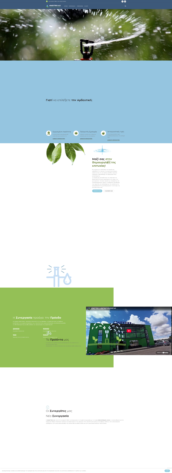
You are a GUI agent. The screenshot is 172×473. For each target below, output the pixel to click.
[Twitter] (125, 1)
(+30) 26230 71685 (52, 1)
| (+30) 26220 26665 (61, 1)
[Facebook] (122, 1)
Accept (167, 470)
